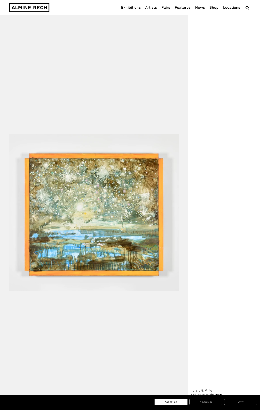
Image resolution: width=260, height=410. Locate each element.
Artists (151, 8)
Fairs (165, 8)
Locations (231, 8)
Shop (214, 8)
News (200, 8)
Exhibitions (131, 8)
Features (183, 8)
